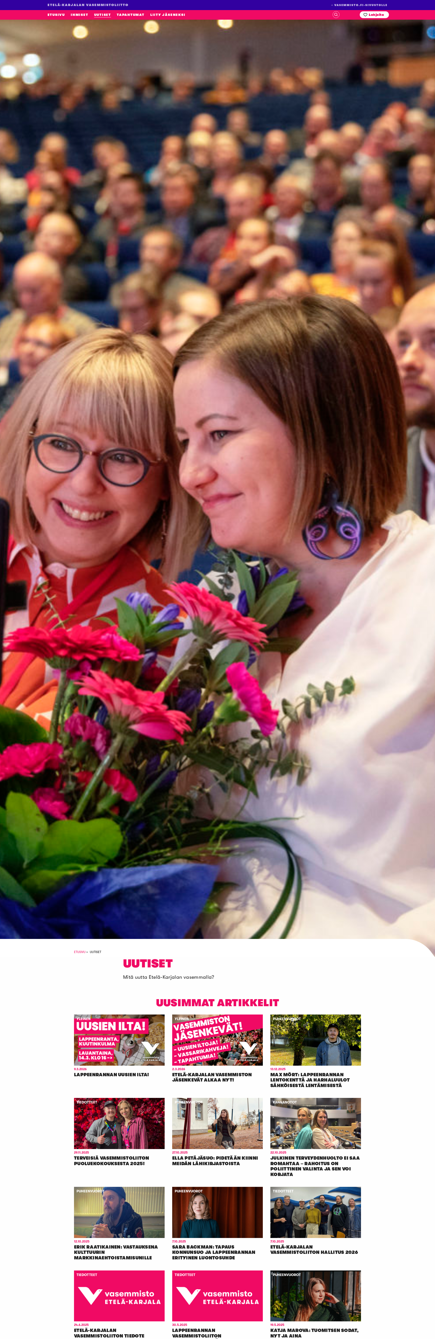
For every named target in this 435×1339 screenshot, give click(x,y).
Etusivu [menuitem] (56, 15)
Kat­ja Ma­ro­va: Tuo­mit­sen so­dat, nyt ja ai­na (314, 1333)
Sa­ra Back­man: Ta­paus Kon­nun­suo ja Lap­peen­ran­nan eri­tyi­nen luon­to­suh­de (214, 1252)
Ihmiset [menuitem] (79, 15)
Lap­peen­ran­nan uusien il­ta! (111, 1074)
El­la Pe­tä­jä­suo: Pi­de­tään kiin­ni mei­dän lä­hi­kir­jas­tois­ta (215, 1161)
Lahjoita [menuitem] (376, 15)
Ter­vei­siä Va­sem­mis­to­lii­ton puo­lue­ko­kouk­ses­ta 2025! (111, 1161)
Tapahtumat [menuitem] (130, 15)
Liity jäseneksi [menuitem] (167, 15)
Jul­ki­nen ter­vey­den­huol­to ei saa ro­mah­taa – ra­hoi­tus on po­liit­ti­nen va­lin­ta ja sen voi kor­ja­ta (315, 1166)
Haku (336, 14)
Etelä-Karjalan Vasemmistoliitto (42, 106)
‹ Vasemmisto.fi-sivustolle (359, 5)
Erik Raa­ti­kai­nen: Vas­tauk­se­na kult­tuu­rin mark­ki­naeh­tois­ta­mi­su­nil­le (116, 1252)
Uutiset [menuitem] (102, 15)
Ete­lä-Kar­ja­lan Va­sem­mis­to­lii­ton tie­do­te (109, 1333)
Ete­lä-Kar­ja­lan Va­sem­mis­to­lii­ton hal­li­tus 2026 (314, 1250)
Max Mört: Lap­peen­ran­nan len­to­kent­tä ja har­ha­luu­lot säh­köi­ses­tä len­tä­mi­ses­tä (310, 1080)
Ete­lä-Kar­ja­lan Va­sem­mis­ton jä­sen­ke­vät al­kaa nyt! (212, 1077)
